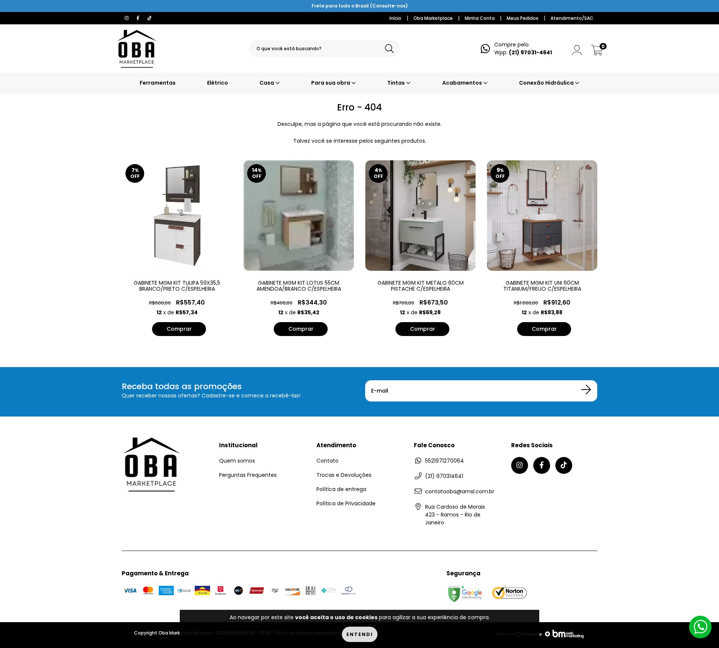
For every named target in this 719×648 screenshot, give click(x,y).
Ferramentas (158, 83)
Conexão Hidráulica (547, 83)
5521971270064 (444, 460)
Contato (327, 460)
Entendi (359, 634)
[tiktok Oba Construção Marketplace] (149, 18)
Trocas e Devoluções (343, 475)
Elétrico (217, 83)
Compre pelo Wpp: (523, 48)
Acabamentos (462, 83)
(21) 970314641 (444, 476)
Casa (267, 83)
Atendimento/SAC (572, 18)
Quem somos (237, 460)
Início (395, 18)
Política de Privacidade (346, 503)
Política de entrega (341, 489)
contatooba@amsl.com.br (459, 491)
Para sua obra (331, 83)
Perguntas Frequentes (248, 475)
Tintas (396, 83)
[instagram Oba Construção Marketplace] (127, 18)
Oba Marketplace (433, 18)
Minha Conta (480, 18)
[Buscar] (389, 48)
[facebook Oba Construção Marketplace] (138, 18)
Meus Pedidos (523, 18)
